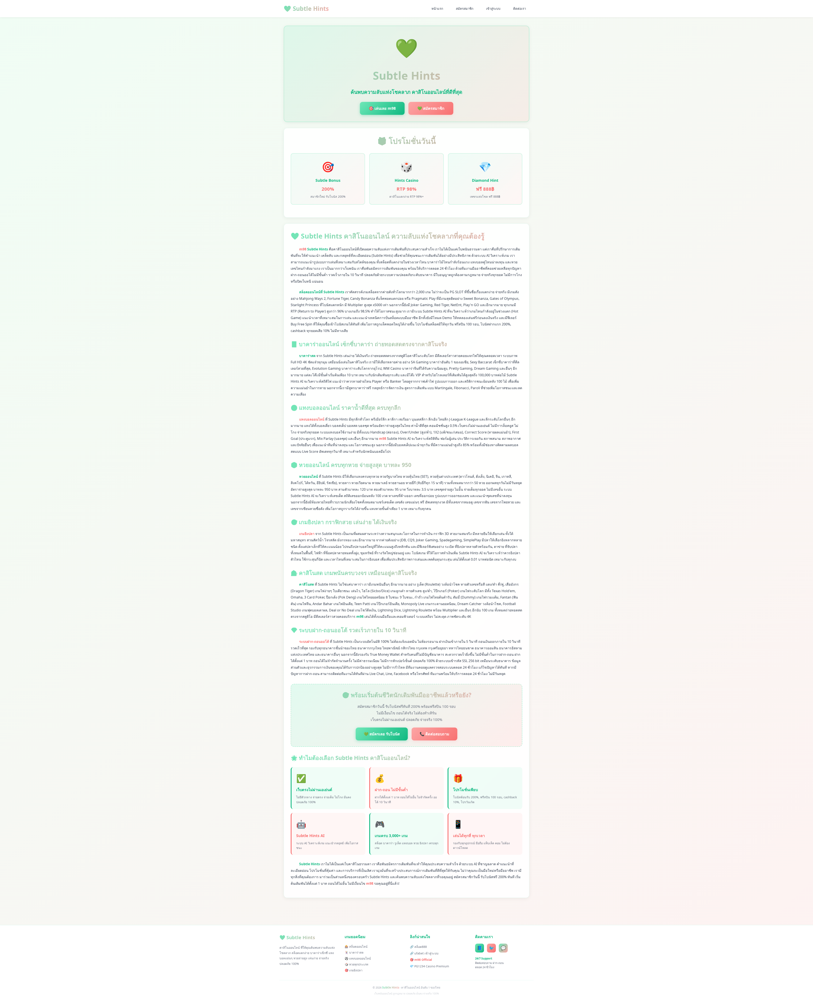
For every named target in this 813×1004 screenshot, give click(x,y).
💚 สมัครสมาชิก (430, 108)
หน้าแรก (437, 8)
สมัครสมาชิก (464, 8)
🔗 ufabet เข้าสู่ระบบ (424, 953)
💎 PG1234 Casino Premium (429, 966)
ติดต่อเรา (519, 8)
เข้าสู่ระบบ (493, 8)
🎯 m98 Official (421, 960)
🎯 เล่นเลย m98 (382, 108)
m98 (302, 249)
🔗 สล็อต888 (418, 947)
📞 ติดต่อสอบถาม (434, 733)
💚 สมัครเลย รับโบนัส (382, 733)
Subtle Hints (306, 8)
